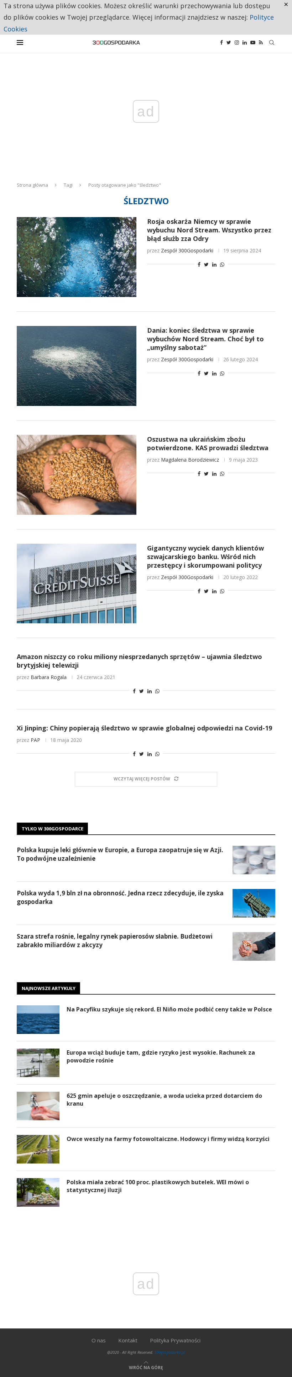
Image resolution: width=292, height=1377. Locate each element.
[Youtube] (252, 42)
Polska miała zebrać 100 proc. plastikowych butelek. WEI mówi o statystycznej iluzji (158, 1186)
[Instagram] (237, 42)
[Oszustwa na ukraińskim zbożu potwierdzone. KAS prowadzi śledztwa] (76, 475)
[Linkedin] (245, 42)
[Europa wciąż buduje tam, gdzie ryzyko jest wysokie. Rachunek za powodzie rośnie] (38, 1063)
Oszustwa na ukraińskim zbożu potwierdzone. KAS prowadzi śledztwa (207, 443)
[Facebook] (221, 42)
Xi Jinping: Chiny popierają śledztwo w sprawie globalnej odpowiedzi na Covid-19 (144, 728)
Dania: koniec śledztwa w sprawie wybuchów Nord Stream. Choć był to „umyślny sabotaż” (205, 339)
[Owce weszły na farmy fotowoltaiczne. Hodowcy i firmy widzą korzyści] (38, 1149)
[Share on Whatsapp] (222, 264)
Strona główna (32, 185)
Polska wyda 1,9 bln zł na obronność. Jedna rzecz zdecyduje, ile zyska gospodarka (120, 897)
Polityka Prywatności (175, 1340)
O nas (99, 1340)
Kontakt (127, 1340)
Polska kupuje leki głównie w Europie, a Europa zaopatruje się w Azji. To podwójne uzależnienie (120, 854)
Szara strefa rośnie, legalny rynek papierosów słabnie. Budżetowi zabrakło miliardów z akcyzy (115, 940)
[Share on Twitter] (206, 264)
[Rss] (261, 42)
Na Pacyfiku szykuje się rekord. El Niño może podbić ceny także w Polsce (169, 1009)
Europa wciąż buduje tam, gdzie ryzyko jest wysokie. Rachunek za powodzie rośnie (161, 1056)
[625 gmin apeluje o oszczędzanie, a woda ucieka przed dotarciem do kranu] (38, 1106)
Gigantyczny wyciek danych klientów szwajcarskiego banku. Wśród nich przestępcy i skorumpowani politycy (205, 556)
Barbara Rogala (49, 677)
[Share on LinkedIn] (214, 264)
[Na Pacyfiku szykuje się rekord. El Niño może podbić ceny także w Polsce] (38, 1019)
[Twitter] (228, 42)
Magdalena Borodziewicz (190, 459)
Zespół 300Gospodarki (187, 250)
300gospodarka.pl (169, 1352)
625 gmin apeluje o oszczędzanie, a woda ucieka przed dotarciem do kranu (164, 1099)
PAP (35, 740)
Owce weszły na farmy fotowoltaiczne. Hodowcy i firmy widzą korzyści (168, 1139)
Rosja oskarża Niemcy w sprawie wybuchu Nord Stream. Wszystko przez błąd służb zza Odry (209, 230)
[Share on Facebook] (199, 264)
